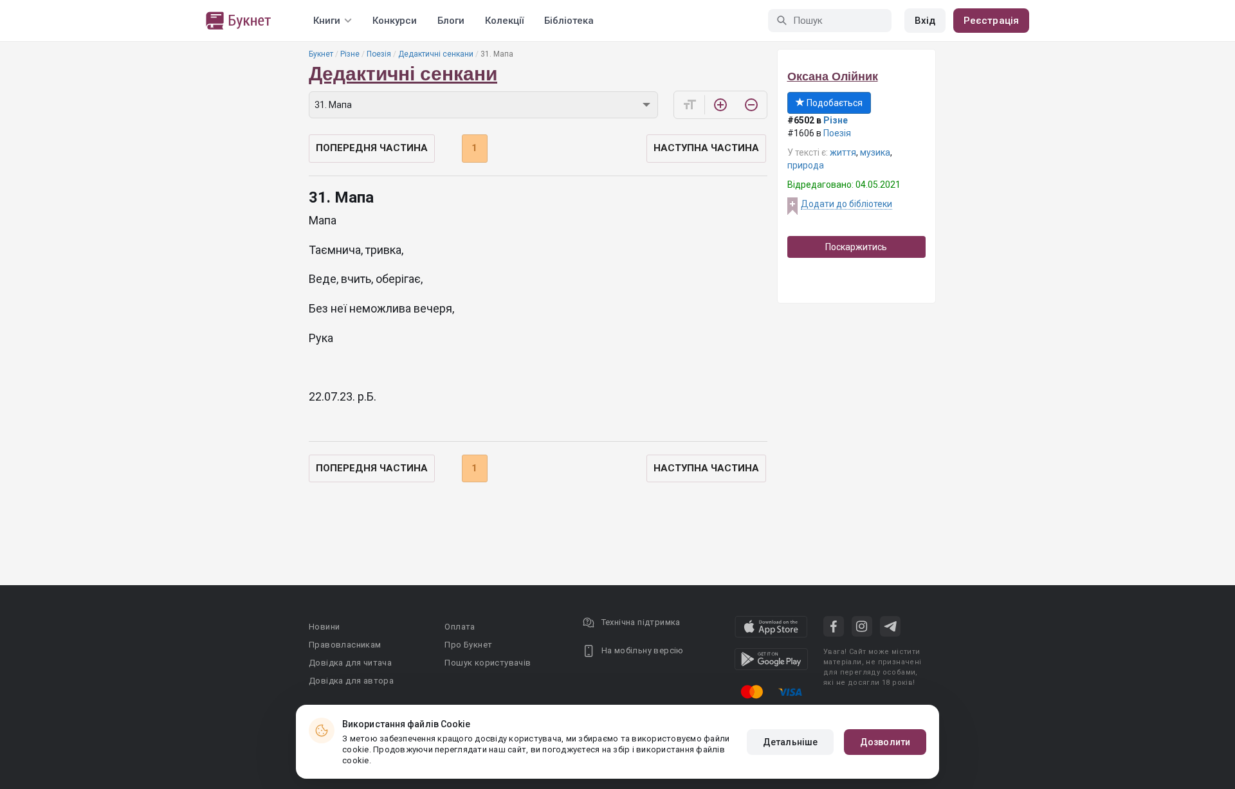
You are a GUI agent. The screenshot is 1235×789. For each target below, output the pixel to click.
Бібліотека (569, 20)
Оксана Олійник (832, 76)
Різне (350, 54)
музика (875, 152)
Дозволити (885, 742)
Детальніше (790, 742)
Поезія (379, 54)
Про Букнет (468, 644)
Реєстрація (991, 20)
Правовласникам (345, 644)
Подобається (834, 103)
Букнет (321, 54)
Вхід (925, 20)
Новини (324, 626)
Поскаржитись (856, 247)
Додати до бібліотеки (846, 204)
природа (805, 165)
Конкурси (394, 20)
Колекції (504, 20)
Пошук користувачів (487, 662)
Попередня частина (372, 148)
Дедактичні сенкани (435, 54)
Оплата (459, 626)
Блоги (450, 20)
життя (843, 152)
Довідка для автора (351, 680)
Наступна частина (706, 148)
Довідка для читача (350, 662)
